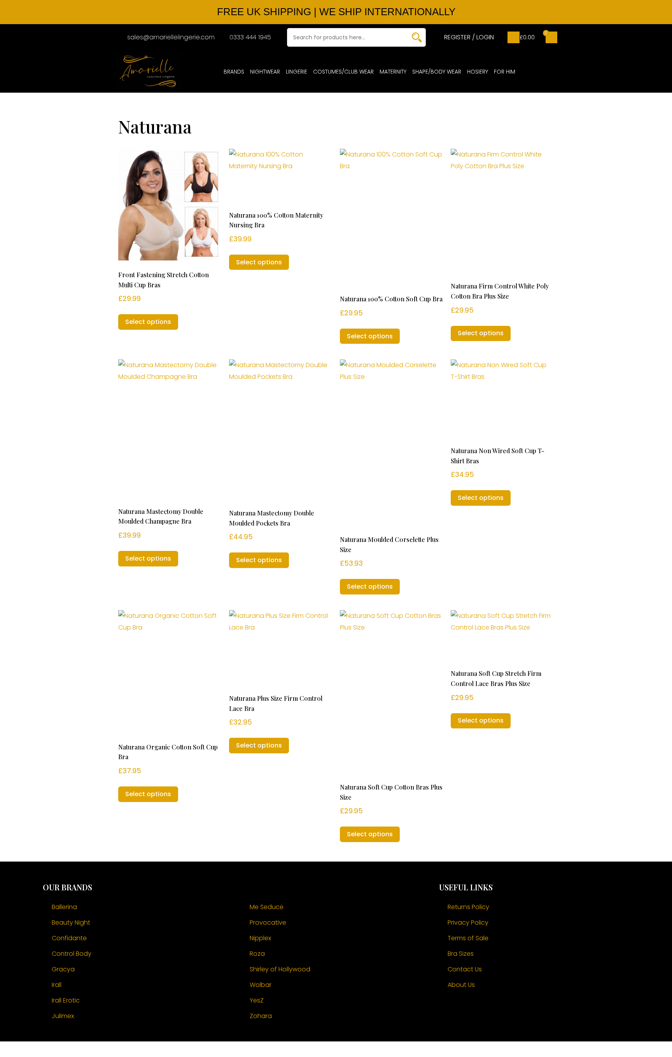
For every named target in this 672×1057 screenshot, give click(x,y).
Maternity (393, 72)
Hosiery (477, 72)
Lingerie (296, 72)
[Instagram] (470, 1008)
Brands (234, 72)
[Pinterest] (491, 1008)
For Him (504, 72)
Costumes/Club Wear (343, 72)
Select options (148, 321)
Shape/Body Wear (436, 72)
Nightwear (265, 72)
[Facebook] (448, 1008)
